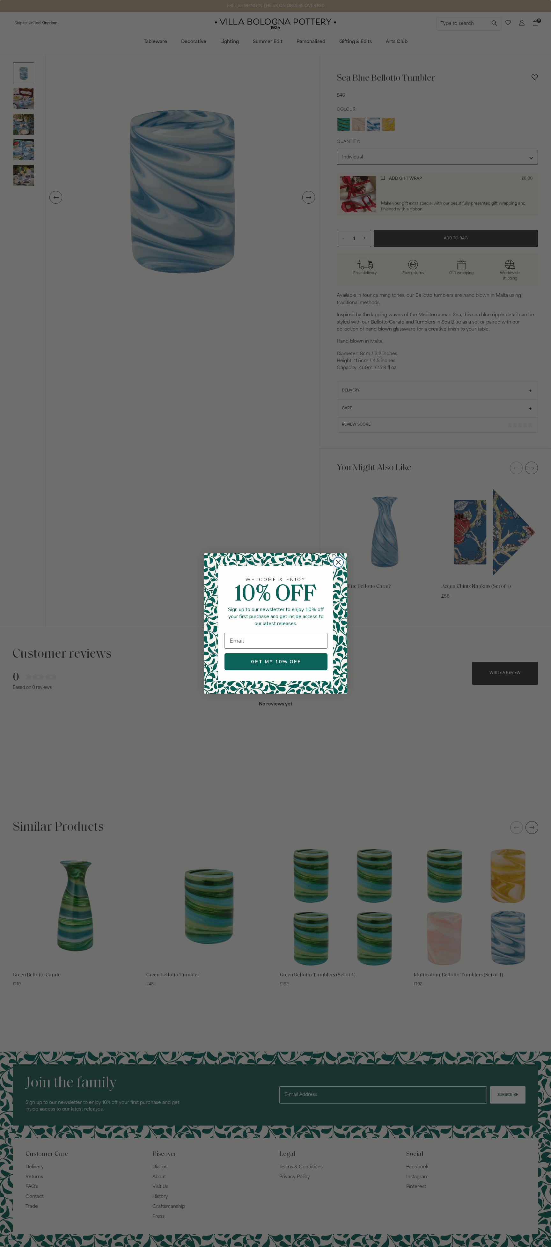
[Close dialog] (338, 562)
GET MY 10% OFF (276, 662)
